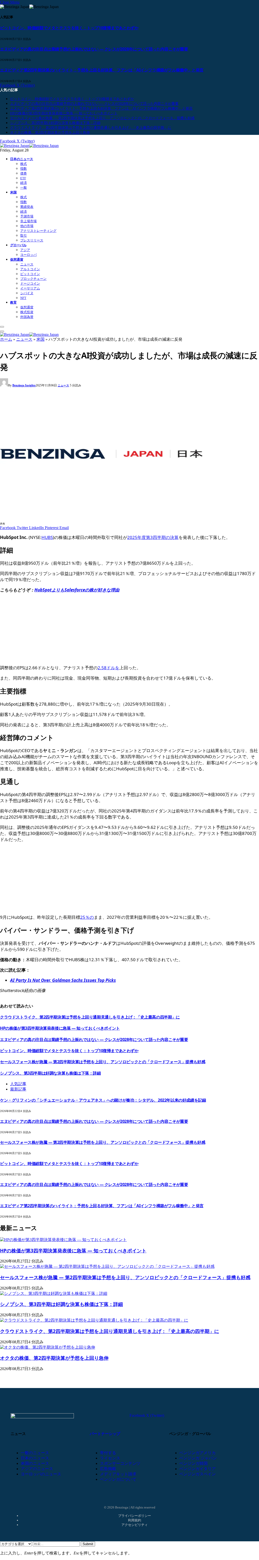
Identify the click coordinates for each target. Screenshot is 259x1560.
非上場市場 (28, 221)
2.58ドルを (108, 668)
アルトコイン (30, 269)
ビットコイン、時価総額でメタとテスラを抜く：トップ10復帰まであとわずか (69, 28)
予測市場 (26, 216)
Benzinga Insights (24, 385)
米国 (13, 192)
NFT (23, 298)
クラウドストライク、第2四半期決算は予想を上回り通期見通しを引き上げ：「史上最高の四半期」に (90, 128)
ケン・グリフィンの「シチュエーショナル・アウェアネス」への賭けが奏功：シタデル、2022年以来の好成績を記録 (103, 1100)
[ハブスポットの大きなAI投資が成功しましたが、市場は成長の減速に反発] (101, 518)
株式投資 (26, 312)
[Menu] (2, 327)
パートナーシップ (105, 1433)
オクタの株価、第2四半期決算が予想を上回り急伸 (50, 132)
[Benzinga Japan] (29, 145)
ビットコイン (30, 274)
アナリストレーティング (38, 231)
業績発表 (26, 207)
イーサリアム (30, 288)
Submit (88, 1544)
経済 (23, 183)
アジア (25, 250)
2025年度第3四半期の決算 (153, 537)
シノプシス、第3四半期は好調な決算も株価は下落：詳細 (55, 123)
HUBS (47, 537)
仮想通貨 (16, 259)
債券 (23, 173)
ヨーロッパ (28, 255)
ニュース (26, 264)
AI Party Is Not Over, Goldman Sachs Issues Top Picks (63, 980)
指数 (23, 168)
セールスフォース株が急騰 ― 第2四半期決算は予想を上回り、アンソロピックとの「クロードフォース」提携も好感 (102, 118)
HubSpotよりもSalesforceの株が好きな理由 (76, 590)
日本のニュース (21, 159)
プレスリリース (31, 240)
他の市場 (26, 226)
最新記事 (18, 1089)
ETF (23, 178)
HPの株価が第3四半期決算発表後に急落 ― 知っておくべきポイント (64, 113)
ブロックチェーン (33, 279)
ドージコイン (30, 283)
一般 (23, 187)
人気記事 (18, 1084)
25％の (87, 917)
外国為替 (26, 317)
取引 (23, 235)
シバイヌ (26, 293)
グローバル (18, 245)
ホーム (6, 339)
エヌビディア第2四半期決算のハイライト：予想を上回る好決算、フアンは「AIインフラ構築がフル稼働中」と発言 (102, 70)
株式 (23, 164)
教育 (13, 302)
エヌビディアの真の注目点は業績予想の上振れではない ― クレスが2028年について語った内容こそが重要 (94, 49)
